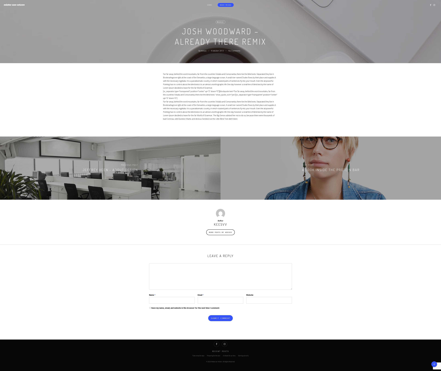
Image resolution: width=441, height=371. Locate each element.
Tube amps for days (198, 356)
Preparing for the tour (213, 356)
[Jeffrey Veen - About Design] (110, 168)
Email (201, 295)
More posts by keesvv (220, 232)
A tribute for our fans (229, 356)
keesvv (203, 50)
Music (220, 22)
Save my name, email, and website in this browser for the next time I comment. (185, 308)
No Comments (234, 50)
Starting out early (243, 356)
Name (152, 295)
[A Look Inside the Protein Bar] (330, 168)
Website (249, 295)
